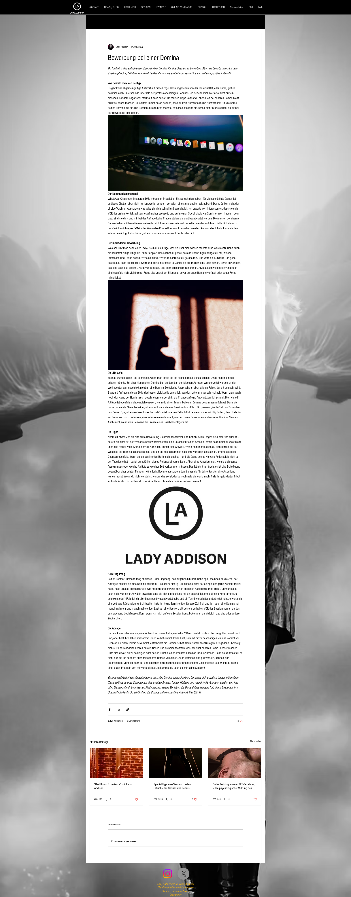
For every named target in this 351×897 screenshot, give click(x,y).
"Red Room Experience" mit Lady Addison (113, 786)
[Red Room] (116, 763)
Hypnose (177, 22)
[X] (183, 874)
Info (148, 22)
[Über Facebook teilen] (109, 709)
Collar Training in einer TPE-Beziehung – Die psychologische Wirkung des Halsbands (234, 786)
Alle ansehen (255, 741)
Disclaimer (175, 894)
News (161, 22)
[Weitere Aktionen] (241, 47)
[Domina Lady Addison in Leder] (175, 763)
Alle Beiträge (98, 22)
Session (117, 22)
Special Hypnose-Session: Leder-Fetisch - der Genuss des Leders (172, 786)
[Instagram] (167, 874)
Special (134, 22)
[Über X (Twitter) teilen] (118, 709)
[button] (256, 21)
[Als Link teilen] (127, 709)
